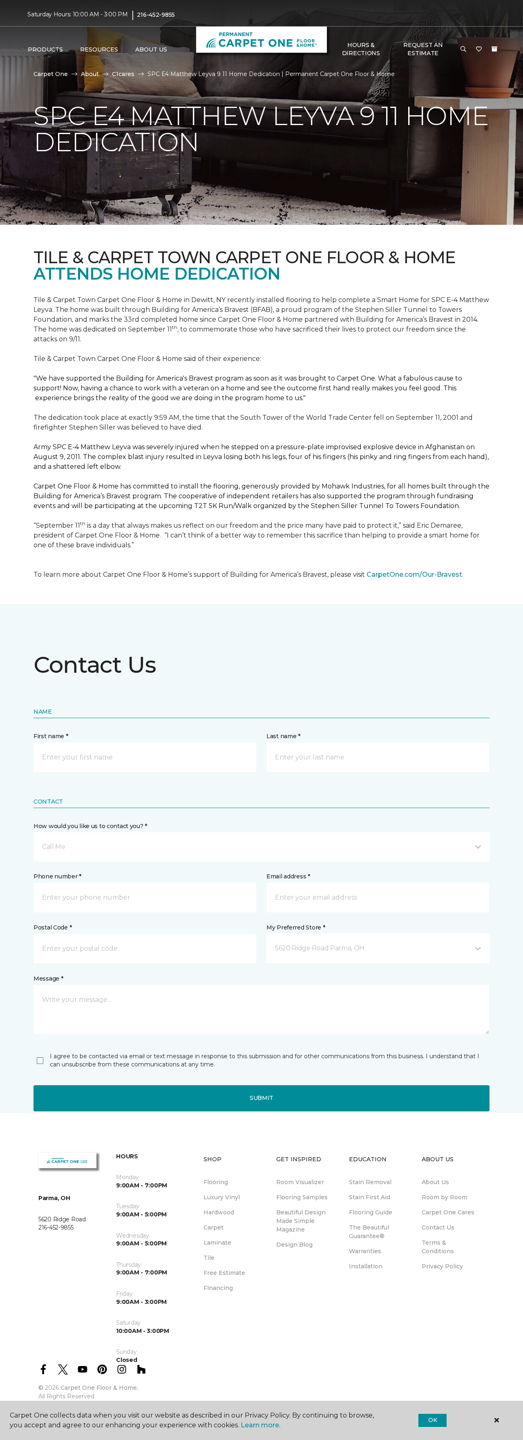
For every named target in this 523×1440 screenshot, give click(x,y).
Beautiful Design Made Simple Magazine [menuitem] (301, 1221)
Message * (48, 978)
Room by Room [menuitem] (444, 1197)
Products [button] (45, 49)
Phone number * (57, 876)
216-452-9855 (156, 14)
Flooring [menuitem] (215, 1182)
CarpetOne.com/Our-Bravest (414, 574)
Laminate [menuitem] (217, 1242)
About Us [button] (151, 49)
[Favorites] (479, 49)
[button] (463, 49)
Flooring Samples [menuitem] (302, 1197)
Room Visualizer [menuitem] (300, 1182)
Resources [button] (99, 49)
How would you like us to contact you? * (90, 826)
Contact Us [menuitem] (438, 1227)
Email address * (288, 876)
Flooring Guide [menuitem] (370, 1212)
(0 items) (494, 49)
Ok (432, 1420)
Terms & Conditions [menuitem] (438, 1247)
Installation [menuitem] (365, 1266)
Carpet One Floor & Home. (99, 1387)
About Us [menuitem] (435, 1182)
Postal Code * (53, 927)
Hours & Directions (361, 49)
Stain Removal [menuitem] (370, 1182)
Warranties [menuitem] (365, 1251)
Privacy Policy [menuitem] (442, 1266)
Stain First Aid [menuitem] (369, 1197)
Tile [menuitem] (209, 1257)
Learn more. (260, 1425)
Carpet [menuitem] (213, 1227)
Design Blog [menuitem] (294, 1244)
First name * (51, 736)
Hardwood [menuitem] (218, 1212)
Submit (261, 1098)
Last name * (283, 736)
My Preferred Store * (295, 927)
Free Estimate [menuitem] (224, 1273)
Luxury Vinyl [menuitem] (221, 1197)
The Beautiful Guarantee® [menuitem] (369, 1232)
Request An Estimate (423, 49)
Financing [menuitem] (218, 1288)
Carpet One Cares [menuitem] (448, 1212)
